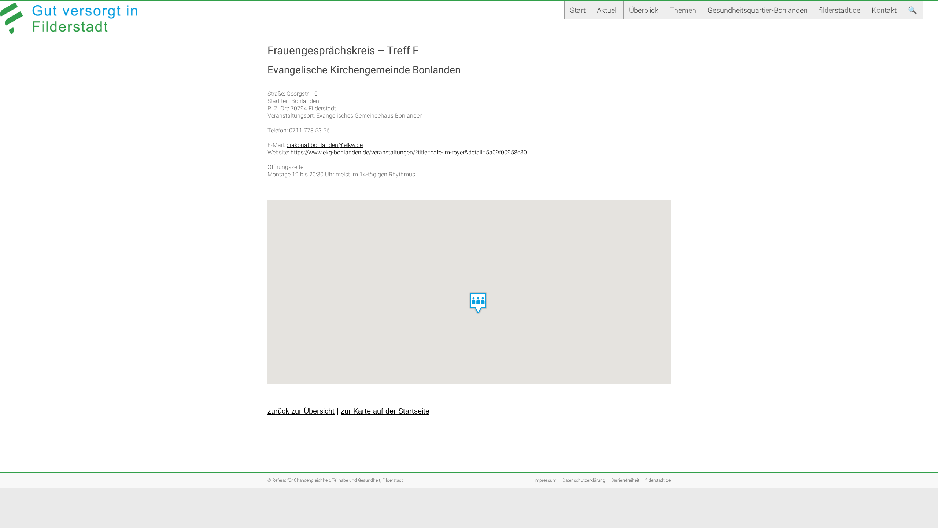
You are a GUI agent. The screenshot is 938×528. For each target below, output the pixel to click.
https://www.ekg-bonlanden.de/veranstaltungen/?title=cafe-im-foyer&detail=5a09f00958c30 (409, 152)
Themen (683, 10)
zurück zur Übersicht (301, 411)
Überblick (643, 10)
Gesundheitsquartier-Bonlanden (758, 10)
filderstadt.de (839, 10)
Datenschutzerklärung (583, 480)
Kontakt (884, 10)
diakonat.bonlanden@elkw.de (325, 145)
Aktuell (607, 10)
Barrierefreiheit (625, 480)
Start (578, 10)
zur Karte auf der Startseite (385, 411)
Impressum (545, 480)
